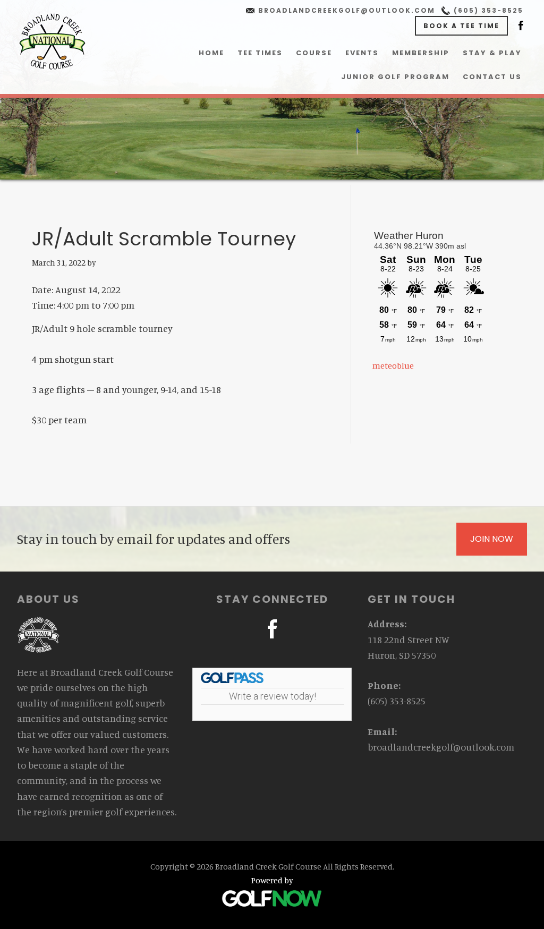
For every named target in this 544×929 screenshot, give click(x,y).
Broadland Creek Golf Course (52, 41)
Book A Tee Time (461, 25)
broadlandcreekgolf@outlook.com (346, 10)
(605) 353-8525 (488, 10)
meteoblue (393, 365)
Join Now (491, 539)
